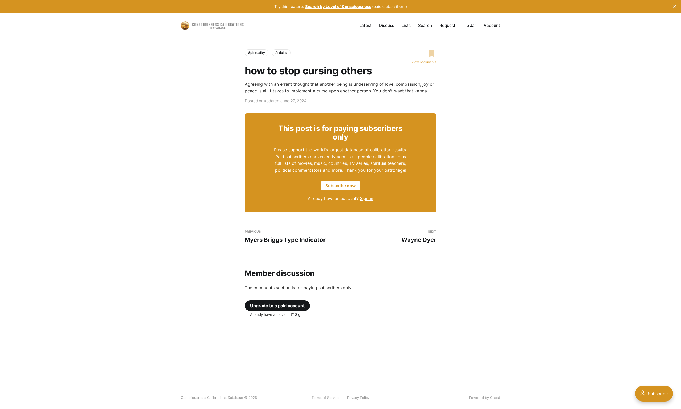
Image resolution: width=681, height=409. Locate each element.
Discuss (386, 25)
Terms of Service (325, 397)
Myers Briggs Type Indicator (285, 236)
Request (447, 25)
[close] (674, 6)
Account (492, 25)
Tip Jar (469, 25)
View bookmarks (424, 62)
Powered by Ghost (484, 397)
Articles (281, 53)
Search (425, 25)
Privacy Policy (358, 397)
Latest (365, 25)
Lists (406, 25)
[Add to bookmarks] (424, 53)
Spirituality (256, 53)
